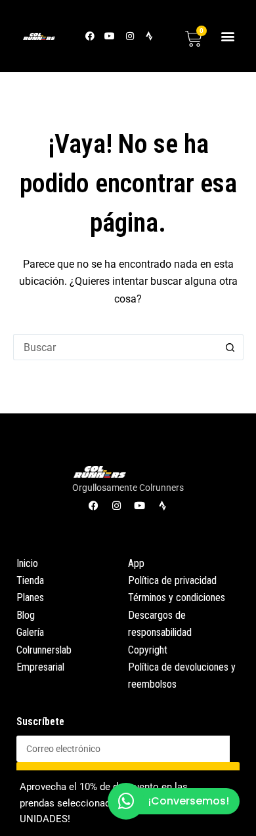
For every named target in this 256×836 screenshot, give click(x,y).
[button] (228, 36)
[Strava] (149, 36)
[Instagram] (129, 36)
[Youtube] (110, 36)
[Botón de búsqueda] (230, 347)
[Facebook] (90, 36)
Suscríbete (40, 721)
